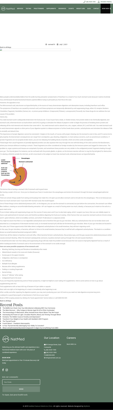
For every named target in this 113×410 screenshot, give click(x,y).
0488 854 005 (50, 355)
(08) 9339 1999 (51, 350)
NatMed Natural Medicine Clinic (40, 406)
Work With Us (71, 344)
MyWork (87, 406)
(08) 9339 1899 (51, 352)
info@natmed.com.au (53, 358)
